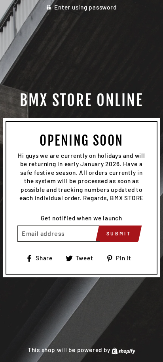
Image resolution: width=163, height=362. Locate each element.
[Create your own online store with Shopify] (123, 349)
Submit (118, 233)
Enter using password (85, 7)
